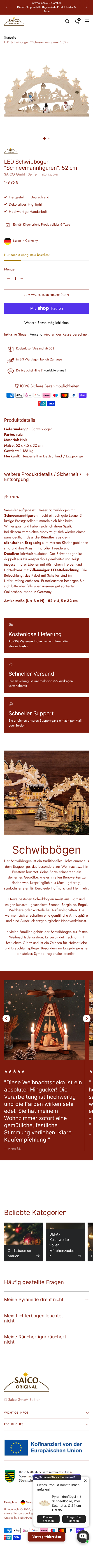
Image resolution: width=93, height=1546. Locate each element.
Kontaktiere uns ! (55, 370)
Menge (9, 269)
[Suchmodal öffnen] (67, 21)
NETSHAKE (25, 1518)
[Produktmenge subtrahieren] (8, 278)
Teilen (15, 497)
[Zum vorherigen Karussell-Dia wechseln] (6, 1018)
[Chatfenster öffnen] (83, 1536)
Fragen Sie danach (74, 1518)
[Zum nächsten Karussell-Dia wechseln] (87, 1018)
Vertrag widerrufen (46, 1536)
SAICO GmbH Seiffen (21, 174)
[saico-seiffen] (14, 21)
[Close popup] (85, 1480)
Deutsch (9, 1502)
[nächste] (86, 7)
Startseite (10, 37)
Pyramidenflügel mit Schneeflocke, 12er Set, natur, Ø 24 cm (66, 1501)
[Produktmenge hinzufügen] (22, 278)
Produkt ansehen (48, 1518)
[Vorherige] (7, 7)
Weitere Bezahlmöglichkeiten (46, 322)
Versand (36, 334)
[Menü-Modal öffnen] (86, 21)
